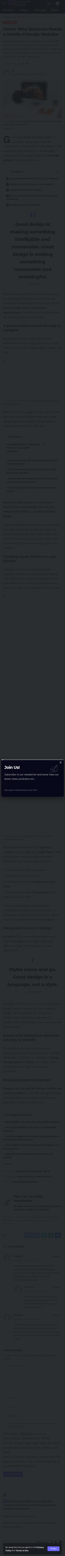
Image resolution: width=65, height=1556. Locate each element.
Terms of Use (22, 1550)
